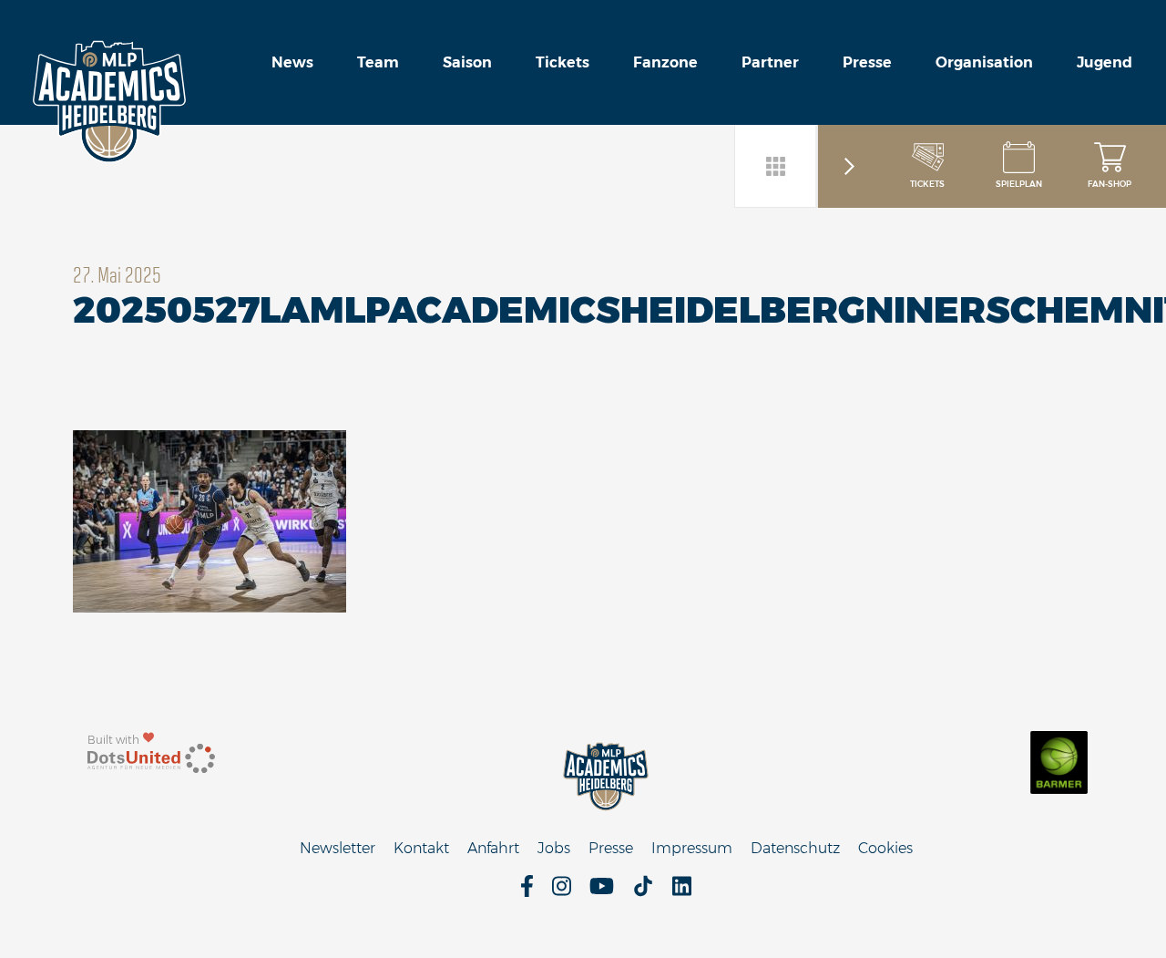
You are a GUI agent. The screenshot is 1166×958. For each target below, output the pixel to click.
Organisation (984, 62)
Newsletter (337, 848)
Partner (770, 62)
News (292, 62)
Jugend (1104, 62)
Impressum (691, 848)
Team (378, 62)
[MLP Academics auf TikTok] (643, 892)
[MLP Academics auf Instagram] (561, 892)
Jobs (553, 848)
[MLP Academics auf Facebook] (527, 892)
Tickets (562, 62)
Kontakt (421, 848)
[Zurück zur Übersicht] (776, 166)
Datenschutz (795, 848)
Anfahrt (493, 848)
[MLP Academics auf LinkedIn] (682, 892)
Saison (467, 62)
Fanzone (665, 62)
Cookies (885, 848)
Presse (867, 62)
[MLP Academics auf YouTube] (601, 892)
